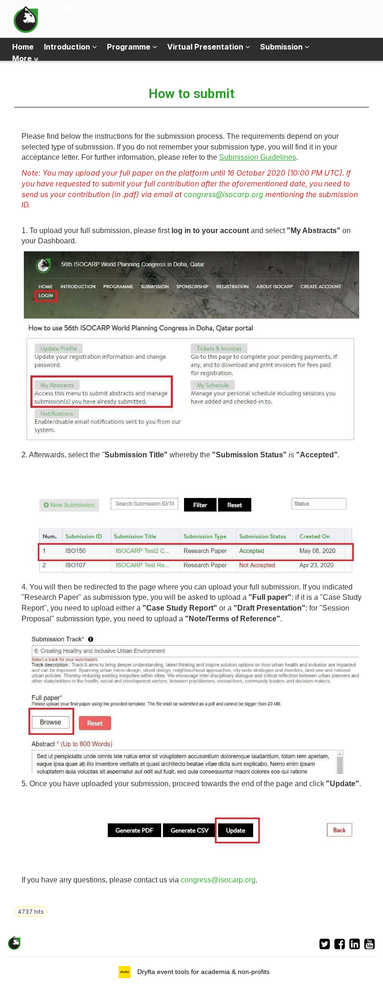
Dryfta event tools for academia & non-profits (202, 971)
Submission (282, 46)
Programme (129, 46)
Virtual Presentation (206, 46)
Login (67, 7)
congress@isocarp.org (223, 194)
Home (23, 46)
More (23, 58)
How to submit (191, 93)
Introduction (68, 46)
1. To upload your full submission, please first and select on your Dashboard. (186, 236)
